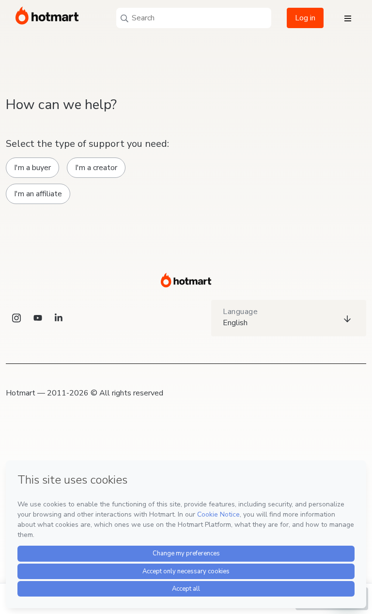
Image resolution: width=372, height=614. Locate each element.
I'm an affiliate (38, 194)
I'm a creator (96, 167)
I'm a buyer (32, 167)
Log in (305, 18)
